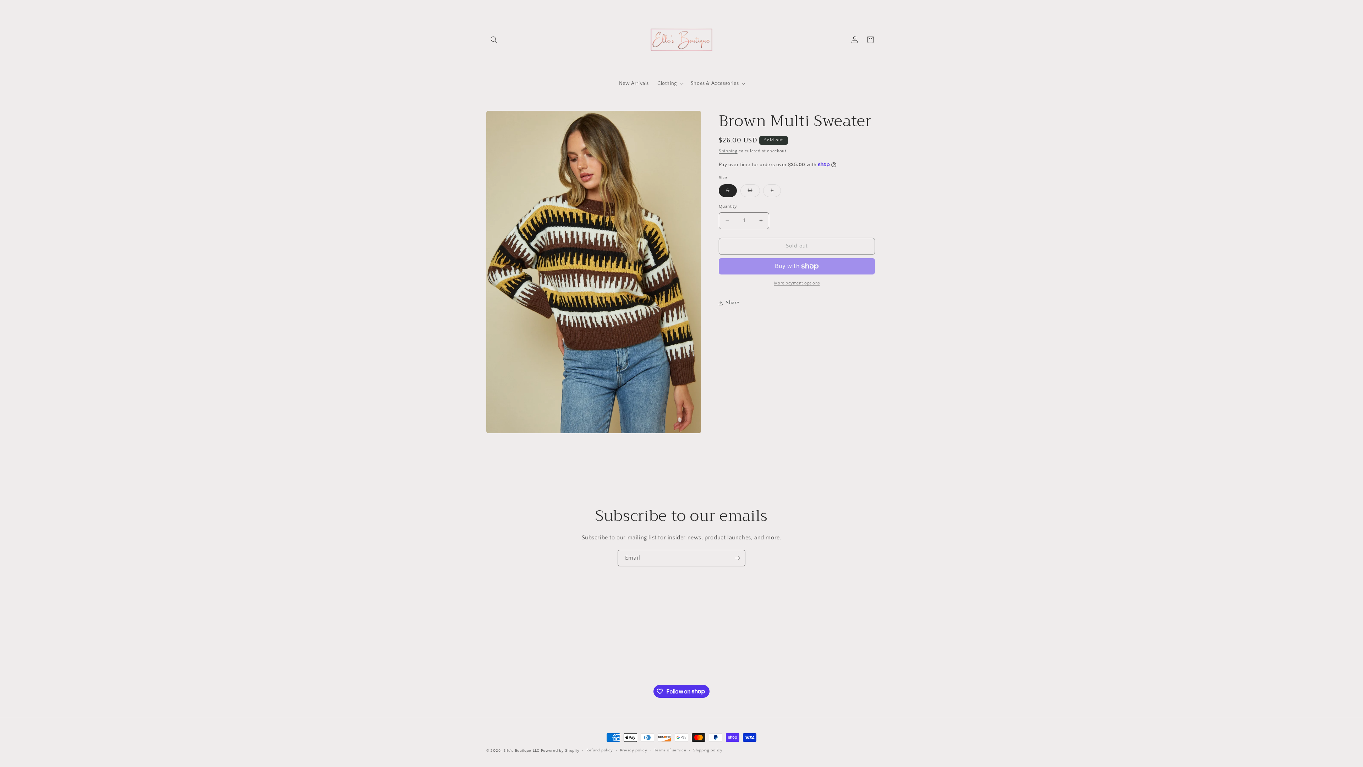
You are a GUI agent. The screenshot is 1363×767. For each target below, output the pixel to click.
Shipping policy (708, 750)
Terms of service (670, 750)
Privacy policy (633, 750)
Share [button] (732, 303)
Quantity (728, 206)
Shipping (728, 151)
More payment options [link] (797, 283)
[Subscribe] (737, 558)
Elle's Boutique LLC (521, 751)
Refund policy (599, 750)
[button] (494, 40)
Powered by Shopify (560, 751)
